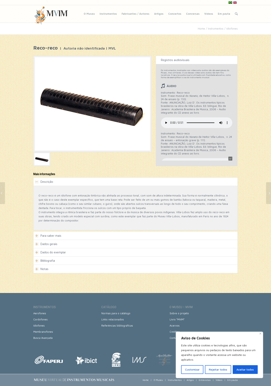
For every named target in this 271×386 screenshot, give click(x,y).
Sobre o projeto (179, 313)
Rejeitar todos (218, 369)
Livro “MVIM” (177, 319)
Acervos (175, 325)
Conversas (193, 13)
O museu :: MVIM (181, 307)
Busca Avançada (43, 337)
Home (201, 28)
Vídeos (208, 13)
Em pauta (224, 13)
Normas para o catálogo (115, 313)
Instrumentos (108, 13)
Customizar (192, 369)
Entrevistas (205, 380)
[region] (219, 355)
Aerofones (39, 313)
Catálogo (108, 307)
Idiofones (232, 28)
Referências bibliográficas (117, 325)
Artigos (158, 13)
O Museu (89, 13)
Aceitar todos (245, 369)
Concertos (174, 13)
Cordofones (40, 319)
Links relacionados (112, 319)
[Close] (260, 333)
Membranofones (43, 331)
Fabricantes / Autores (135, 13)
